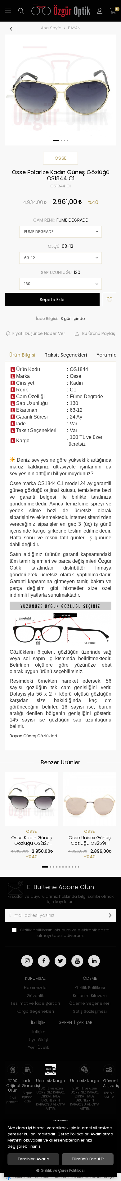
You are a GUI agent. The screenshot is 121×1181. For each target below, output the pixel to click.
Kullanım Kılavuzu (90, 996)
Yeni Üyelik (38, 1047)
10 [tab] (75, 867)
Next (109, 90)
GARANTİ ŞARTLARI (75, 1022)
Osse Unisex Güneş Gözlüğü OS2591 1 (90, 840)
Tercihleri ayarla (33, 1159)
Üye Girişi (38, 1040)
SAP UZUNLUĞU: (60, 272)
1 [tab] (45, 867)
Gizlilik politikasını (36, 930)
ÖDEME (90, 978)
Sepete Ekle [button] (52, 299)
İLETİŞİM (38, 1022)
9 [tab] (72, 867)
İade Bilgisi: (47, 319)
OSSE (31, 831)
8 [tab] (69, 867)
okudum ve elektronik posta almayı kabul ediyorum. (65, 933)
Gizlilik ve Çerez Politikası (63, 1170)
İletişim (38, 1032)
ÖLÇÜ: (60, 246)
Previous (12, 90)
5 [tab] (59, 867)
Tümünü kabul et (88, 1159)
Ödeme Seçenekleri (89, 1003)
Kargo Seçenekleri (35, 1011)
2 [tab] (50, 867)
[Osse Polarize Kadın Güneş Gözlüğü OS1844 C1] (60, 90)
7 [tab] (66, 867)
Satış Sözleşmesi (90, 1011)
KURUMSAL (35, 978)
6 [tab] (63, 867)
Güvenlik (35, 996)
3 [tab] (53, 867)
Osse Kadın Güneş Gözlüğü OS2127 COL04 (31, 841)
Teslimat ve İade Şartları (35, 1003)
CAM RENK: (60, 220)
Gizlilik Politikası (90, 988)
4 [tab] (56, 867)
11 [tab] (78, 867)
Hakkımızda (35, 988)
